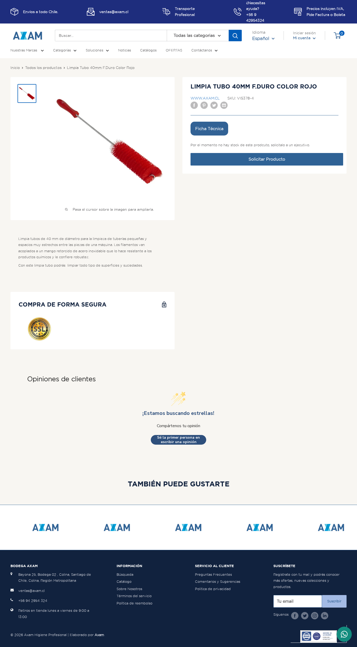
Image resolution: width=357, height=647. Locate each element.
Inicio (15, 68)
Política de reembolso (134, 603)
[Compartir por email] (224, 105)
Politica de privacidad (213, 589)
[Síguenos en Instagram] (314, 615)
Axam (99, 635)
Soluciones (94, 50)
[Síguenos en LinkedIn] (324, 615)
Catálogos (148, 50)
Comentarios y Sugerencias (217, 581)
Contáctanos (201, 50)
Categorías (62, 50)
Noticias (124, 50)
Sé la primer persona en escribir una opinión (178, 440)
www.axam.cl (205, 98)
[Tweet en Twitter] (214, 105)
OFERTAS (174, 50)
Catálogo (124, 581)
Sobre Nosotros (129, 589)
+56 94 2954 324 (32, 600)
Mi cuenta (302, 38)
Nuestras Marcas (24, 50)
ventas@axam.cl (31, 590)
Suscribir (334, 601)
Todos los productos (43, 68)
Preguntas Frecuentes (213, 574)
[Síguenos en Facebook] (294, 615)
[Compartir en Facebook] (194, 105)
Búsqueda (125, 574)
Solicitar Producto (267, 159)
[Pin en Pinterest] (204, 105)
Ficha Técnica (209, 128)
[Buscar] (235, 35)
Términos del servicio (134, 596)
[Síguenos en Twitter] (304, 615)
